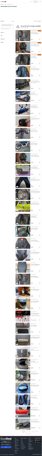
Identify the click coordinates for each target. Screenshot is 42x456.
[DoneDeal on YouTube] (5, 444)
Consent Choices (23, 447)
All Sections (16, 442)
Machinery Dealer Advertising (31, 448)
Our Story (30, 439)
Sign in (6, 447)
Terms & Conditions (11, 454)
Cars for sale (16, 439)
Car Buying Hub (17, 448)
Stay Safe (22, 443)
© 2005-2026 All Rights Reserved (36, 454)
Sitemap (16, 447)
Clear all (12, 21)
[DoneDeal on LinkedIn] (7, 444)
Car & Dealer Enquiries (30, 445)
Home (5, 4)
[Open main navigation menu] (40, 1)
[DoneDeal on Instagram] (9, 444)
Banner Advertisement (31, 447)
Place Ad (35, 1)
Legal (1, 454)
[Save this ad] (40, 39)
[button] (7, 32)
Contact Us (22, 444)
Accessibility (22, 448)
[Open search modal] (31, 1)
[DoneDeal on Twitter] (4, 444)
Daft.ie (16, 451)
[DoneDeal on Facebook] (2, 444)
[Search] (1, 28)
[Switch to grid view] (35, 21)
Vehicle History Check (17, 445)
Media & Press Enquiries (31, 441)
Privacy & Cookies (5, 454)
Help (21, 439)
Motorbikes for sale (17, 441)
